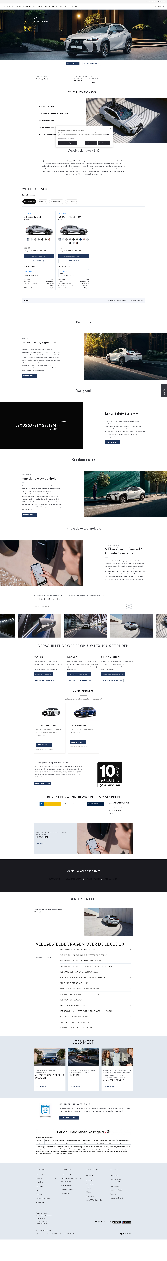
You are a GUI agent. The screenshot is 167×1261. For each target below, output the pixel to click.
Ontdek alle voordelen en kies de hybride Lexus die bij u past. (82, 1071)
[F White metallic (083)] (32, 239)
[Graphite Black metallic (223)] (42, 239)
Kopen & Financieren (29, 6)
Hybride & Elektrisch (44, 6)
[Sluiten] (110, 128)
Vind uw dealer (151, 1)
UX (36, 912)
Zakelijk (54, 6)
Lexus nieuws (89, 1175)
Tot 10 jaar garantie (66, 1185)
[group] (39, 626)
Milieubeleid (50, 1233)
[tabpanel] (95, 989)
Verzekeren (39, 1194)
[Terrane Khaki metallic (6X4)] (46, 239)
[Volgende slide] (131, 606)
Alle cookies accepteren (104, 143)
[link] (92, 63)
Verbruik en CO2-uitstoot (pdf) (65, 1234)
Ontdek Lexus (73, 6)
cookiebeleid (107, 134)
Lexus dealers (115, 1186)
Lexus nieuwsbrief (117, 1198)
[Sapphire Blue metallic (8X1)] (80, 239)
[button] (39, 626)
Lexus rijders (63, 6)
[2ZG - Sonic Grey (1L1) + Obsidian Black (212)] (70, 243)
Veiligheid (88, 1192)
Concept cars (90, 1196)
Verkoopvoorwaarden (40, 1233)
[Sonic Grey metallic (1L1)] (39, 239)
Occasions (18, 6)
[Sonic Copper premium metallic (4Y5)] (49, 239)
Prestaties (89, 1188)
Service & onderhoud (67, 1175)
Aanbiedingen (40, 1202)
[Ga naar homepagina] (3, 6)
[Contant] (47, 79)
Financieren (39, 1186)
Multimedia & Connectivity (69, 1178)
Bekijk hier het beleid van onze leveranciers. (66, 138)
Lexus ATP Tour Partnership (94, 1200)
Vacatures (113, 1194)
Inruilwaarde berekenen (43, 1198)
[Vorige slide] (127, 606)
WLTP (55, 1233)
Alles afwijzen (91, 143)
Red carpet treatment (67, 1189)
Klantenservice (162, 1)
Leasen (38, 1190)
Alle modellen (40, 1175)
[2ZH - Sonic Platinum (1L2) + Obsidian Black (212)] (73, 243)
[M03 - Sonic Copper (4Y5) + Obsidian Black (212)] (77, 243)
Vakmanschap (90, 1184)
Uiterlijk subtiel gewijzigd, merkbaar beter (46, 1071)
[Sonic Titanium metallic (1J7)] (35, 239)
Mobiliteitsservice (66, 1181)
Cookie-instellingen (68, 143)
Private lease (39, 1182)
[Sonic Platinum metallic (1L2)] (28, 239)
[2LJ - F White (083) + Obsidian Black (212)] (87, 239)
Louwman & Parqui (116, 1190)
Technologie (89, 1180)
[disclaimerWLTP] (81, 78)
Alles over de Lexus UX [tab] (44, 957)
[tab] (37, 606)
